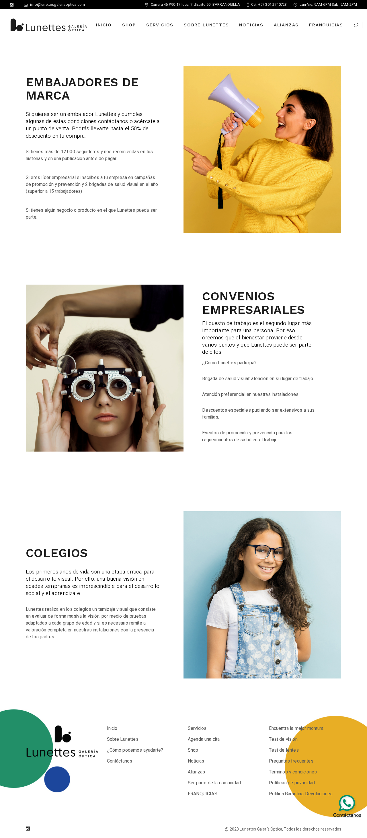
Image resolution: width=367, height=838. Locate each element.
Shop (193, 750)
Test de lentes (284, 750)
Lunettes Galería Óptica (261, 829)
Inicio (112, 728)
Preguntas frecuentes (291, 761)
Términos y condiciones (293, 772)
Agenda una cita (204, 739)
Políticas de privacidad (292, 782)
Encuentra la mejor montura (296, 728)
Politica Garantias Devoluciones (301, 793)
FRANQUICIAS (202, 793)
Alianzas (196, 772)
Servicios (197, 728)
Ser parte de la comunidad (214, 782)
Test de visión (283, 739)
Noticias (196, 761)
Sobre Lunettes (122, 739)
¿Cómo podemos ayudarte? (135, 750)
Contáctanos (119, 761)
